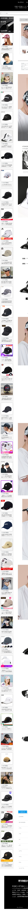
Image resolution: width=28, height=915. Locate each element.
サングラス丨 (21, 2)
